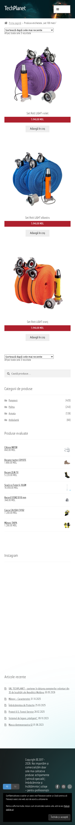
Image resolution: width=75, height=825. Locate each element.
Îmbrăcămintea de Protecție (22, 705)
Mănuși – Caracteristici (19, 699)
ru (15, 786)
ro (7, 786)
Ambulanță (14, 420)
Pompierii (13, 400)
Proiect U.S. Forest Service (21, 712)
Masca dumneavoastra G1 (21, 725)
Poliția (12, 407)
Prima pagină (15, 23)
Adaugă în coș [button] (37, 128)
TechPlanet (15, 9)
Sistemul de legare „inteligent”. (23, 718)
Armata (12, 413)
